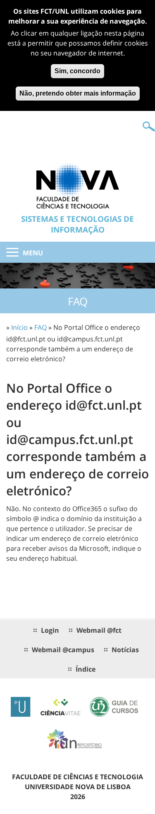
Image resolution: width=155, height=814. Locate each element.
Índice (85, 669)
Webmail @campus (63, 649)
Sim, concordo (77, 70)
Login (50, 630)
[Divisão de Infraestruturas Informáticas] (77, 185)
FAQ (40, 327)
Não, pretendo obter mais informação (77, 93)
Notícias (125, 649)
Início (19, 327)
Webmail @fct (99, 630)
